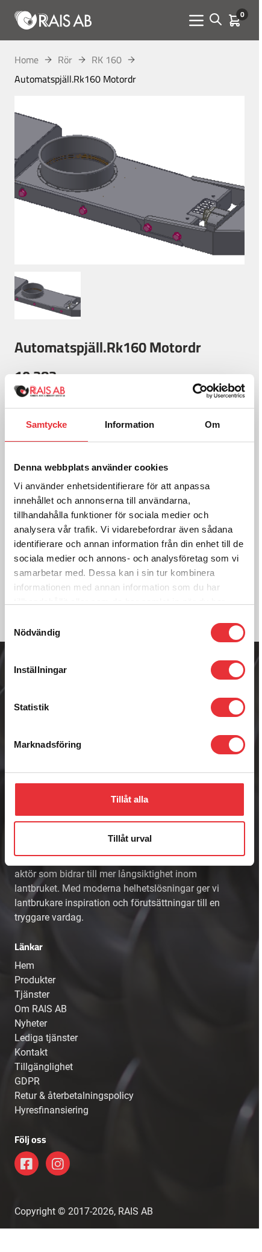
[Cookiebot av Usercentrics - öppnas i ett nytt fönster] (192, 391)
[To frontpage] (53, 20)
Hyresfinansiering (51, 1110)
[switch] (228, 670)
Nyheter (30, 1023)
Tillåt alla (129, 799)
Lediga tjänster (46, 1038)
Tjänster (31, 994)
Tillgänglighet (43, 1066)
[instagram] (58, 1163)
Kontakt (31, 1052)
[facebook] (26, 1163)
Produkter (34, 980)
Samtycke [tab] (46, 424)
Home (26, 59)
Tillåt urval (130, 838)
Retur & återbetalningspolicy (74, 1095)
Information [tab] (129, 424)
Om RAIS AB (40, 1009)
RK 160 (107, 59)
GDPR (27, 1081)
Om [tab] (212, 424)
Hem (24, 965)
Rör (65, 59)
